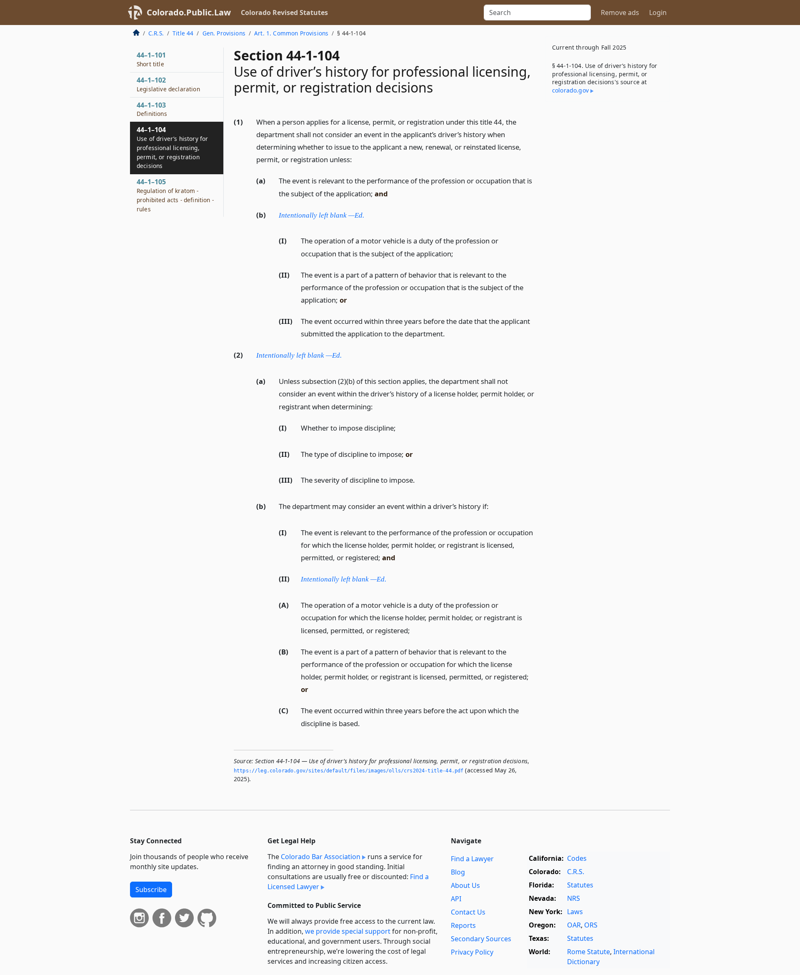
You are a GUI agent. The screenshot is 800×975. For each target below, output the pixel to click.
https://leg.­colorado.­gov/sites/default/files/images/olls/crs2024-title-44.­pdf (348, 771)
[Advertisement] (607, 239)
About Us (465, 885)
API (456, 898)
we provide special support (347, 931)
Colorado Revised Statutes (284, 12)
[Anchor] (356, 159)
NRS (573, 898)
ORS (591, 925)
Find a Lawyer (472, 858)
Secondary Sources (481, 938)
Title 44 (182, 33)
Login (658, 12)
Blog (458, 872)
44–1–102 (168, 84)
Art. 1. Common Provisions (291, 33)
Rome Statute (588, 951)
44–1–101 (151, 59)
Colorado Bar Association (320, 856)
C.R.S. (156, 33)
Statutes (580, 885)
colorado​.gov (570, 90)
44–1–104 (172, 147)
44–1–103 (152, 109)
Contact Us (468, 912)
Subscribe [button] (151, 889)
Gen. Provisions (223, 33)
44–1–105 (175, 195)
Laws (575, 911)
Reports (463, 925)
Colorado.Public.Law (189, 12)
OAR (574, 925)
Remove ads (620, 12)
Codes (577, 858)
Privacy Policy (472, 952)
